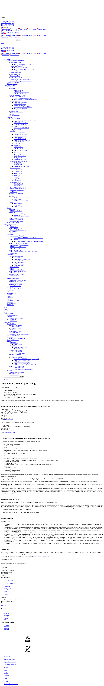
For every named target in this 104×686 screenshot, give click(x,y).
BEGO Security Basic (16, 211)
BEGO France (6, 29)
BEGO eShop (14, 227)
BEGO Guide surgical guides (18, 271)
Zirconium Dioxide (15, 118)
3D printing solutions (15, 345)
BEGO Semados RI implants (18, 247)
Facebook (6, 614)
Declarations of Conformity (17, 331)
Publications (10, 337)
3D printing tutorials (12, 84)
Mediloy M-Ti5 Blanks (20, 159)
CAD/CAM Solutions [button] (9, 85)
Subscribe (3, 605)
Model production (15, 115)
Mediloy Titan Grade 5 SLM (21, 166)
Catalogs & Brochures (13, 340)
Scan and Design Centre (16, 219)
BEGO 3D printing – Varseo (21, 347)
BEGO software (18, 206)
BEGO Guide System (16, 272)
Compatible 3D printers (13, 82)
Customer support (15, 209)
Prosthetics (10, 254)
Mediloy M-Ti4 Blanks (20, 158)
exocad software (18, 205)
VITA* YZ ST (22, 126)
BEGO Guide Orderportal (17, 228)
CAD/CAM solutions (15, 354)
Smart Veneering (18, 70)
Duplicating (10, 294)
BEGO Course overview (16, 318)
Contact (3, 21)
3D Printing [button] (7, 59)
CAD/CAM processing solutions (15, 187)
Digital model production (16, 193)
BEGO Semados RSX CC (18, 236)
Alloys (9, 299)
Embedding (10, 297)
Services (9, 208)
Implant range (10, 234)
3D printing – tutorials (19, 348)
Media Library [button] (7, 322)
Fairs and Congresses (12, 315)
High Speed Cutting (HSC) (17, 190)
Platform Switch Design (16, 256)
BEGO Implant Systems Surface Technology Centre (23, 251)
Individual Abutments (19, 105)
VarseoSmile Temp (15, 72)
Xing (5, 619)
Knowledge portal (11, 287)
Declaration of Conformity (17, 221)
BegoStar (16, 177)
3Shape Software (14, 375)
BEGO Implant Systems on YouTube (23, 369)
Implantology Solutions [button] (10, 224)
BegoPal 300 (17, 180)
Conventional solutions (16, 350)
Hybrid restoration (18, 265)
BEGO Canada (14, 30)
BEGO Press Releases (13, 335)
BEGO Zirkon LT (18, 121)
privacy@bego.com (10, 432)
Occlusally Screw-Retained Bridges (23, 107)
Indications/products (12, 87)
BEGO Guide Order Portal (17, 270)
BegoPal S (17, 179)
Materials (9, 117)
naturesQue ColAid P (15, 286)
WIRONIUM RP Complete (21, 92)
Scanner (12, 196)
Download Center (11, 324)
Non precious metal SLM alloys (18, 161)
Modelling (9, 296)
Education (9, 316)
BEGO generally (18, 344)
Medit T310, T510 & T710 (21, 200)
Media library (13, 231)
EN (3, 27)
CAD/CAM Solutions (16, 327)
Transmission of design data (21, 213)
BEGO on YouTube (19, 367)
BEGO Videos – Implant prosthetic (23, 363)
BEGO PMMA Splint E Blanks (22, 140)
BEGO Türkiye (42, 29)
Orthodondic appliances (16, 112)
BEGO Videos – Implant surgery (22, 360)
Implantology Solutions (16, 328)
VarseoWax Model (15, 76)
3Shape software (18, 203)
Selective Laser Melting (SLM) (18, 188)
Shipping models (18, 215)
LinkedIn (6, 616)
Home (5, 57)
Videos (9, 341)
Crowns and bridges (19, 262)
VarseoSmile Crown (17, 66)
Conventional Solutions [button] (10, 291)
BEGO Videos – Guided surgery (22, 362)
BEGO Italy (14, 29)
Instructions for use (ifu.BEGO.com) (19, 334)
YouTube (6, 618)
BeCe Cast (17, 143)
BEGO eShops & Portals (7, 26)
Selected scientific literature (17, 289)
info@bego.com (8, 419)
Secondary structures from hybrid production (25, 99)
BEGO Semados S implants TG (19, 248)
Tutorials (9, 370)
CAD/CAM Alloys (15, 145)
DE (7, 27)
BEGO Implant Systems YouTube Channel (25, 364)
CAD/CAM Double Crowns (17, 96)
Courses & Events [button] (8, 313)
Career (7, 21)
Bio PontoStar (18, 171)
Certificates (13, 329)
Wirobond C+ (18, 152)
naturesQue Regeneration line (18, 280)
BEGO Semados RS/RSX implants (19, 243)
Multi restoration (19, 264)
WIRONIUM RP (18, 90)
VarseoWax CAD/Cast (16, 77)
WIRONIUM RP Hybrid (20, 93)
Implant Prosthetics (15, 101)
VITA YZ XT (21, 128)
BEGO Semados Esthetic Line (22, 259)
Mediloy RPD (18, 164)
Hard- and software (12, 195)
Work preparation (11, 293)
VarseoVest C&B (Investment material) (20, 81)
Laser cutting (10, 302)
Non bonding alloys (15, 182)
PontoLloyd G (18, 173)
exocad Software (14, 373)
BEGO (6, 379)
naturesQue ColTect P (16, 284)
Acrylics (12, 131)
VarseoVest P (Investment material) (20, 79)
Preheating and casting (13, 300)
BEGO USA (5, 30)
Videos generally (18, 351)
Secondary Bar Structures (20, 108)
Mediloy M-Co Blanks (20, 156)
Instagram (6, 615)
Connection (17, 257)
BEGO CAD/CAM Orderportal (18, 218)
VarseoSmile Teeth (15, 74)
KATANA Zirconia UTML (21, 123)
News (5, 312)
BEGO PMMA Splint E (20, 139)
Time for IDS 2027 (12, 319)
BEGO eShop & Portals (7, 24)
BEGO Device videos (19, 353)
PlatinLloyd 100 (18, 184)
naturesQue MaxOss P (16, 283)
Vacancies (9, 310)
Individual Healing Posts (20, 104)
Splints (12, 114)
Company (11, 21)
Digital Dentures (14, 111)
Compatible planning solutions (18, 274)
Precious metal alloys (15, 168)
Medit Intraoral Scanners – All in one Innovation (26, 197)
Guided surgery (11, 268)
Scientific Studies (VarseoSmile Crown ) (25, 69)
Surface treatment (11, 303)
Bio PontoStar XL (19, 169)
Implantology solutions (16, 357)
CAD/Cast (13, 192)
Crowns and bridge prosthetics (18, 95)
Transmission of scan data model (22, 216)
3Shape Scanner (18, 199)
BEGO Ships (13, 321)
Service (9, 225)
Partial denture (14, 88)
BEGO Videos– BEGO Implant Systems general (26, 359)
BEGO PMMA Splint (19, 142)
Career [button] (5, 309)
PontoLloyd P (18, 175)
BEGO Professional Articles (17, 338)
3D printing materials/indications (15, 60)
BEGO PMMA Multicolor (20, 136)
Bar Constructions (18, 109)
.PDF (26, 563)
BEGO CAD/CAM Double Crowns (23, 98)
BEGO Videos (14, 343)
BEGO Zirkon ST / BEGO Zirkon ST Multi (25, 120)
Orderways (13, 212)
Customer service (14, 232)
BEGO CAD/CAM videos (20, 356)
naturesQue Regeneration (13, 278)
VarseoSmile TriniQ (16, 62)
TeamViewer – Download (13, 222)
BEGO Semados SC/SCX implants (19, 245)
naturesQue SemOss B (16, 281)
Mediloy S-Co (18, 163)
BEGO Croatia (32, 29)
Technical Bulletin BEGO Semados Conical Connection (28, 238)
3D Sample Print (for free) (20, 67)
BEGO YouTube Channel (17, 366)
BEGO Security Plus (15, 250)
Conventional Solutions (16, 325)
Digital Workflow (14, 253)
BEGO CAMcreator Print (17, 372)
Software (12, 202)
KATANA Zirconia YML (20, 124)
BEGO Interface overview (20, 102)
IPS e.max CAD (18, 129)
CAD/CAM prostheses (19, 260)
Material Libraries (15, 332)
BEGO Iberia (23, 29)
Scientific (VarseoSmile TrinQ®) (22, 64)
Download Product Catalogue (18, 230)
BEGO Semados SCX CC (17, 239)
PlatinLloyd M (18, 185)
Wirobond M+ (18, 154)
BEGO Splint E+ (18, 137)
